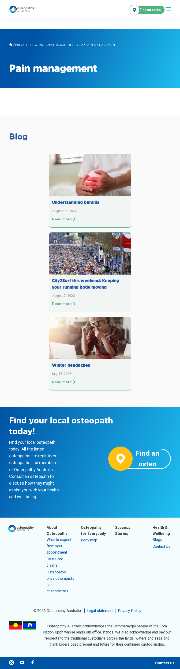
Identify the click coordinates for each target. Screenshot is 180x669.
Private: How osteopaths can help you (49, 44)
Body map (89, 540)
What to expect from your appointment (59, 546)
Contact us (164, 663)
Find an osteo (150, 10)
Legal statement (100, 610)
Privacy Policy (129, 610)
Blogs (157, 539)
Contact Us (161, 546)
